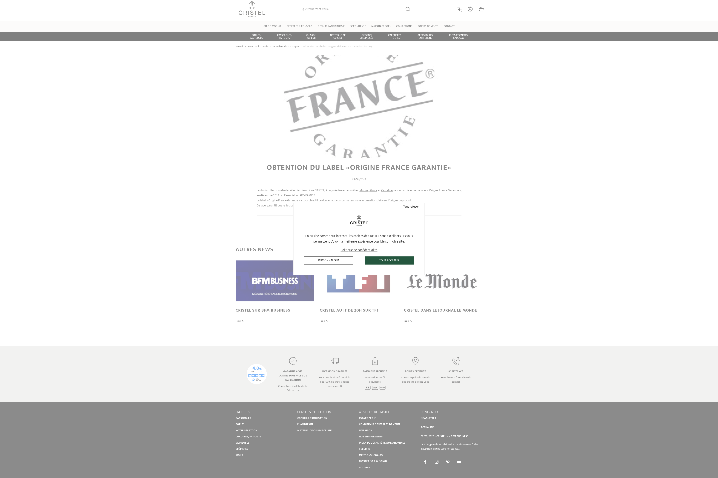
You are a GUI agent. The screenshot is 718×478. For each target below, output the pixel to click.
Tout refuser (410, 206)
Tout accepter (389, 260)
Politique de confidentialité (359, 250)
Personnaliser (328, 260)
